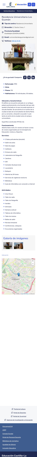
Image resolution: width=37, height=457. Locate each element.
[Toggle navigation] (4, 4)
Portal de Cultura (19, 409)
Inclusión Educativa (9, 448)
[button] (18, 274)
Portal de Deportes (19, 413)
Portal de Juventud (19, 416)
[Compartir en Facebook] (25, 77)
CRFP (4, 430)
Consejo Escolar (8, 434)
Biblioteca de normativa (10, 441)
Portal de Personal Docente (12, 437)
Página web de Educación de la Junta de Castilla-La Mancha (21, 4)
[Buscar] (33, 4)
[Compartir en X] (29, 77)
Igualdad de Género (9, 444)
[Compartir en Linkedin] (33, 77)
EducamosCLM (8, 426)
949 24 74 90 (16, 41)
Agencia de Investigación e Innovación (20, 420)
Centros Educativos (9, 11)
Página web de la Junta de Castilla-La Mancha (10, 4)
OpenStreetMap (25, 294)
